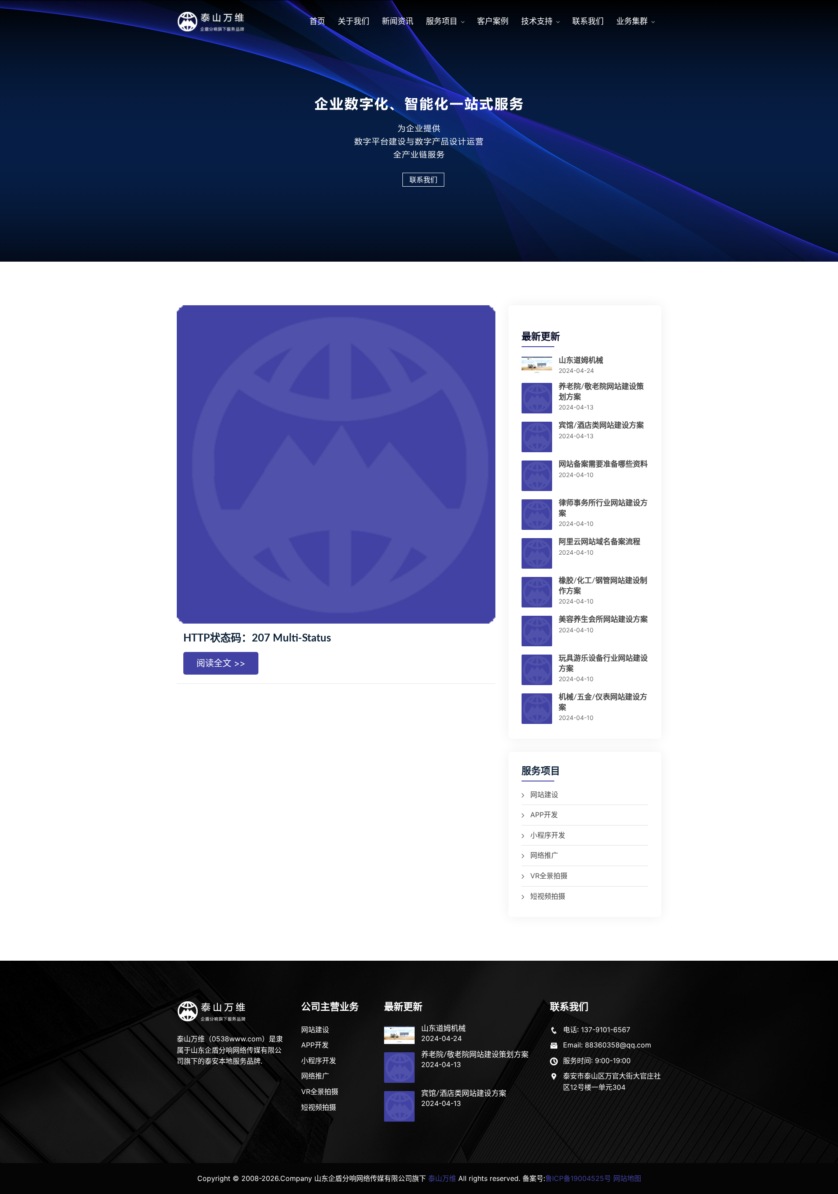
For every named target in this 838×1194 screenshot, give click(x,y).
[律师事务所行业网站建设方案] (537, 515)
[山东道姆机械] (537, 366)
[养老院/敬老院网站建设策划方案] (537, 399)
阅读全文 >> (220, 663)
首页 (317, 21)
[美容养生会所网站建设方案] (537, 632)
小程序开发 (547, 835)
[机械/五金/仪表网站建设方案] (537, 709)
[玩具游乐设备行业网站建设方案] (537, 670)
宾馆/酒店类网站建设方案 (601, 425)
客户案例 (492, 21)
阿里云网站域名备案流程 (599, 542)
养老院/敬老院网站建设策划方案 (475, 1054)
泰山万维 (442, 1178)
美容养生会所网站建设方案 (603, 619)
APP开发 (544, 814)
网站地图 (627, 1178)
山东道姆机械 (581, 360)
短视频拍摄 (547, 896)
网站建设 (544, 794)
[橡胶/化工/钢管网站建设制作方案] (537, 593)
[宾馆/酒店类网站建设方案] (537, 437)
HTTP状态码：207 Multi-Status (257, 638)
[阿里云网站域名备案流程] (537, 554)
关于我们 (353, 21)
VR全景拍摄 (548, 875)
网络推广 (544, 855)
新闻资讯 (397, 21)
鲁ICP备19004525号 (578, 1178)
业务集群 (632, 21)
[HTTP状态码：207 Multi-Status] (336, 464)
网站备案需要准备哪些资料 (603, 464)
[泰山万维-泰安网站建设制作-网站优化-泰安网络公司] (212, 21)
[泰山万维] (212, 1010)
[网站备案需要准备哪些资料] (537, 476)
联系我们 (588, 21)
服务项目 (441, 21)
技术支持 (537, 21)
